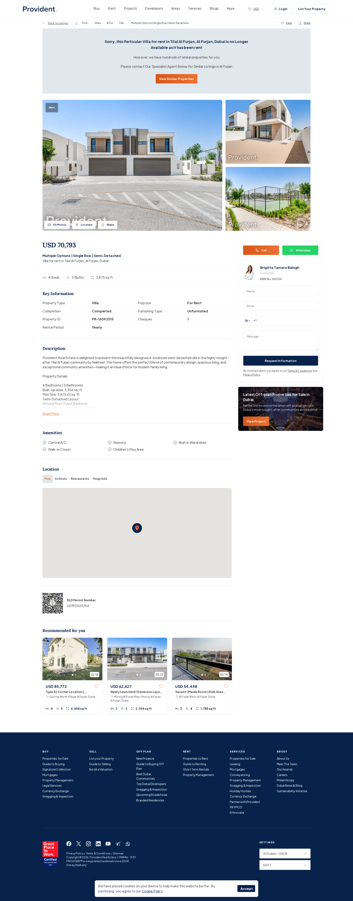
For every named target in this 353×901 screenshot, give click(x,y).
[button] (137, 528)
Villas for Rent (98, 23)
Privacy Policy (251, 374)
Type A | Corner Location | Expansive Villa (65, 692)
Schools (61, 478)
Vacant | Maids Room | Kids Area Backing (199, 692)
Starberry (80, 865)
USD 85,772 (56, 686)
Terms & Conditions (299, 370)
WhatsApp (303, 250)
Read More (50, 414)
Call (264, 250)
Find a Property (86, 23)
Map (48, 478)
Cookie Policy (152, 891)
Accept (246, 888)
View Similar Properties (176, 79)
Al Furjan (111, 23)
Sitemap (118, 853)
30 (59, 224)
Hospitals (100, 478)
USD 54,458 (186, 686)
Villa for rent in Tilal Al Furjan (63, 261)
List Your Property (311, 9)
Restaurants (80, 478)
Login (283, 9)
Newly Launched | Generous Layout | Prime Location (137, 692)
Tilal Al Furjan (123, 23)
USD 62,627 (121, 686)
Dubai (103, 261)
